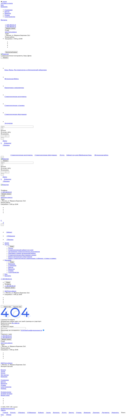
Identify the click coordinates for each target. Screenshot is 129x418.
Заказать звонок (10, 28)
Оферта (3, 410)
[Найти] (7, 136)
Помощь (3, 388)
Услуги (3, 373)
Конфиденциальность (8, 408)
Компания (4, 376)
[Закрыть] (2, 225)
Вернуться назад (6, 323)
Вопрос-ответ (5, 395)
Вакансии (8, 13)
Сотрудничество (10, 17)
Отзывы (7, 15)
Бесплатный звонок (11, 52)
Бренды (7, 11)
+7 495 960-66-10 (10, 25)
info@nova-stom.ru (11, 32)
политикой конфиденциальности (31, 330)
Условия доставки (6, 393)
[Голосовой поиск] (3, 136)
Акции (3, 371)
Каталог (3, 370)
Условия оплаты (6, 392)
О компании (8, 10)
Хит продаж (5, 375)
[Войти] (1, 218)
